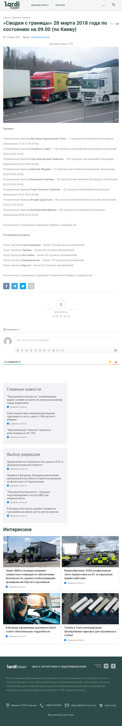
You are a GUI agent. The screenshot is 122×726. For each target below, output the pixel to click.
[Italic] (22, 350)
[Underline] (26, 350)
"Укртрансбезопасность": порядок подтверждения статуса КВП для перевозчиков (28, 495)
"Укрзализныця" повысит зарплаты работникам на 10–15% (29, 431)
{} (57, 350)
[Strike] (31, 350)
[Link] (53, 350)
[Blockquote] (44, 350)
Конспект (60, 5)
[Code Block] (49, 350)
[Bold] (18, 350)
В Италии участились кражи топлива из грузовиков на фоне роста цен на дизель (32, 510)
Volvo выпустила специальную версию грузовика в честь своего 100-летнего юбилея (31, 416)
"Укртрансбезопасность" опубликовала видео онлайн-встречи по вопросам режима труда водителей (34, 399)
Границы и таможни (21, 18)
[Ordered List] (35, 350)
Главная (7, 18)
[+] (62, 350)
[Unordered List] (40, 350)
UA (117, 23)
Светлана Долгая (40, 37)
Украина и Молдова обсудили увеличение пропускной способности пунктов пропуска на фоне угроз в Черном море (34, 478)
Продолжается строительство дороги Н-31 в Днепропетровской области (35, 463)
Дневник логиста (39, 5)
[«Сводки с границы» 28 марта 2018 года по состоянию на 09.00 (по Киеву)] (6, 286)
